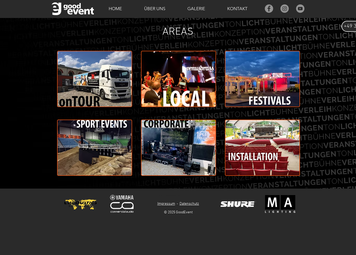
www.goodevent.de (169, 195)
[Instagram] (284, 8)
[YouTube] (300, 8)
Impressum (166, 204)
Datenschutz (189, 204)
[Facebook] (269, 8)
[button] (154, 8)
